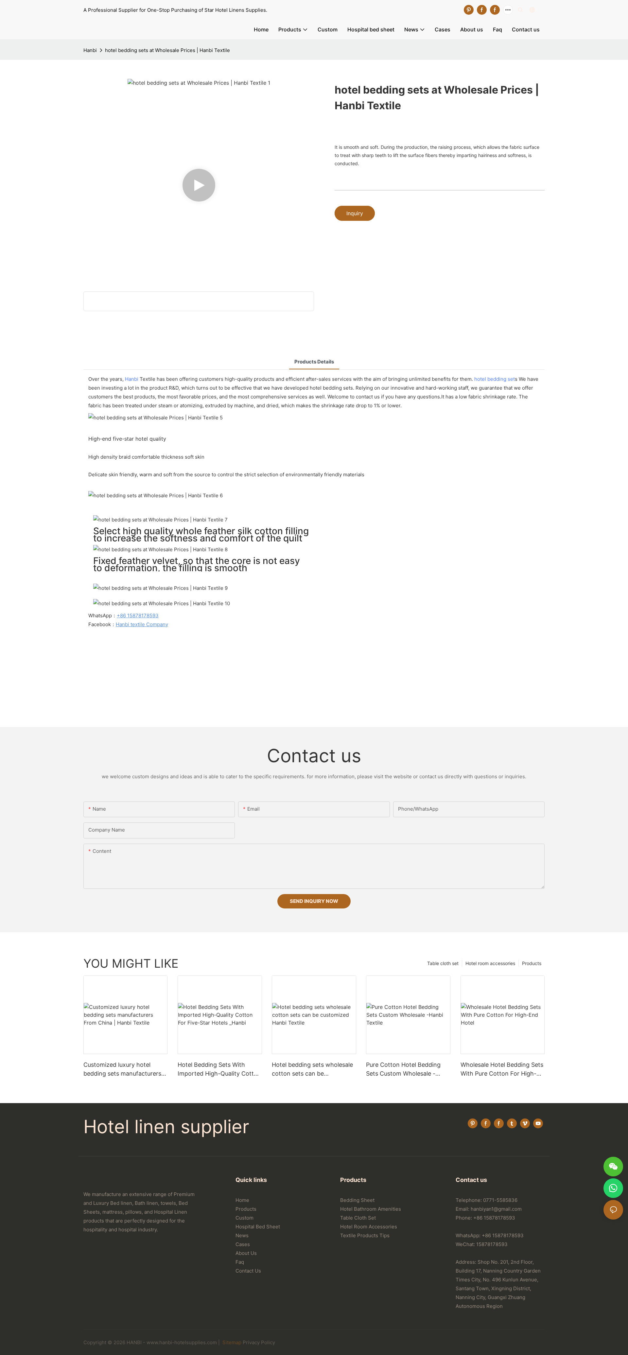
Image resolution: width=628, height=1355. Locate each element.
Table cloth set (443, 963)
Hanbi (90, 50)
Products (531, 963)
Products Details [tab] (314, 362)
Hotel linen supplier (166, 1127)
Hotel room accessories (490, 963)
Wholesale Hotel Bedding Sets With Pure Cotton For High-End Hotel (502, 1069)
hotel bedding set (494, 379)
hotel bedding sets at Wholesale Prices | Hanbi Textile (167, 50)
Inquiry (354, 213)
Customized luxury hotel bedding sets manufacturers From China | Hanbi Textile (122, 1069)
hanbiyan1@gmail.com (496, 1209)
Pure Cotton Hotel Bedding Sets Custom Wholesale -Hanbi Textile (403, 1069)
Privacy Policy (259, 1342)
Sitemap (231, 1342)
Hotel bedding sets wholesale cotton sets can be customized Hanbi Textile (312, 1069)
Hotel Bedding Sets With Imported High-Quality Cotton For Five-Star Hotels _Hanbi (219, 1069)
